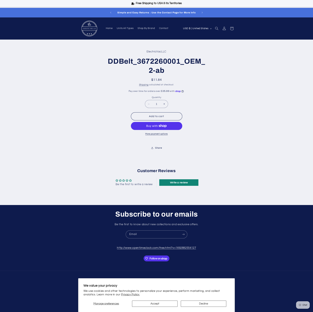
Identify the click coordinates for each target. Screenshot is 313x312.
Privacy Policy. (130, 294)
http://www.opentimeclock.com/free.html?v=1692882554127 (156, 247)
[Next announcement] (202, 12)
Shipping (144, 85)
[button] (217, 28)
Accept (154, 303)
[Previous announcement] (110, 12)
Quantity (156, 97)
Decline (203, 303)
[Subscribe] (183, 234)
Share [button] (158, 148)
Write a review (179, 182)
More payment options (156, 134)
